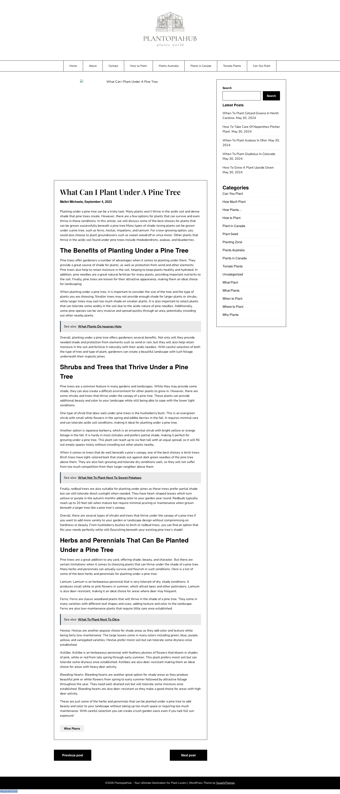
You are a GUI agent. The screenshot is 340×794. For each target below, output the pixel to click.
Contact (113, 66)
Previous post (72, 755)
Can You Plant (261, 66)
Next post (188, 755)
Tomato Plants (232, 66)
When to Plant (232, 298)
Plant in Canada (234, 226)
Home (73, 66)
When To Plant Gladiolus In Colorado (249, 154)
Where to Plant (233, 306)
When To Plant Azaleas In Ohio (245, 140)
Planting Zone (232, 242)
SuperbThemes (225, 783)
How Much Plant (234, 201)
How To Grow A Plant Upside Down (248, 167)
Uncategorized (233, 274)
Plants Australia (168, 66)
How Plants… (232, 209)
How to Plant (138, 66)
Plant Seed (230, 234)
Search (227, 88)
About (93, 66)
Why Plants (230, 314)
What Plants (72, 728)
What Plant (230, 282)
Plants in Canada (200, 66)
